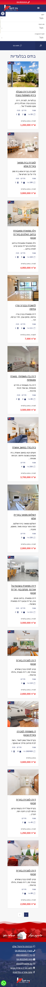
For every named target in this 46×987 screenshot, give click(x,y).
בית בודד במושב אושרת (24, 447)
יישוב (42, 14)
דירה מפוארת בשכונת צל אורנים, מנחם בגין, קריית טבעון (23, 589)
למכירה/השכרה (39, 34)
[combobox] (23, 19)
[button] (3, 13)
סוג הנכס (41, 24)
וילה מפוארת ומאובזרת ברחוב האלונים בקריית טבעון (24, 234)
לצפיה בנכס (23, 82)
